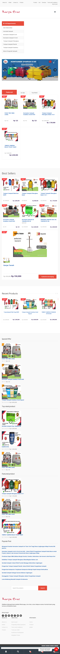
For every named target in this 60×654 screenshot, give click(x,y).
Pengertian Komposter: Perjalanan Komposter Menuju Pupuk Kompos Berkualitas (25, 569)
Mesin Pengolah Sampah (10, 51)
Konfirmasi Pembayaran (17, 632)
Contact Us (15, 2)
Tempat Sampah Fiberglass (11, 41)
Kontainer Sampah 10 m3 (10, 38)
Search (43, 588)
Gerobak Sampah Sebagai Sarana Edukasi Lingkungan (17, 572)
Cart (39, 2)
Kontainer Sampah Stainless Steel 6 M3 (9, 220)
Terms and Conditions (52, 2)
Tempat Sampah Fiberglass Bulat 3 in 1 (49, 194)
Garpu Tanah (8, 265)
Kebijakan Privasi (15, 635)
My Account (54, 4)
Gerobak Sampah (8, 31)
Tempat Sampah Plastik (10, 44)
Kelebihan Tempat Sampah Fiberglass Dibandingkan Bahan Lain (20, 559)
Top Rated (34, 92)
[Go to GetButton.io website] (56, 652)
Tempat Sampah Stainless (10, 47)
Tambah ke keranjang (47, 276)
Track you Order (15, 630)
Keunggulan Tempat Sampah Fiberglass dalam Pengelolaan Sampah (21, 576)
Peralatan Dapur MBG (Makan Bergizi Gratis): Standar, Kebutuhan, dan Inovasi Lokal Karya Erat (28, 556)
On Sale (23, 92)
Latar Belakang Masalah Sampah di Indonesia (15, 579)
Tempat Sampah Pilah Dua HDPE (10, 194)
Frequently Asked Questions (18, 624)
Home (31, 622)
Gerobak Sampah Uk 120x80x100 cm (28, 220)
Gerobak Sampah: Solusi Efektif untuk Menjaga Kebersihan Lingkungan (22, 563)
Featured (9, 92)
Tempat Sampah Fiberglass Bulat (30, 194)
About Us (5, 2)
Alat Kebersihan (7, 28)
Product (21, 2)
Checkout (44, 2)
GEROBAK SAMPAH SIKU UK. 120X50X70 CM (49, 220)
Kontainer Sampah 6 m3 (10, 34)
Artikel (10, 2)
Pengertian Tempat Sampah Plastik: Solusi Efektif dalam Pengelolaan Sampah (24, 566)
